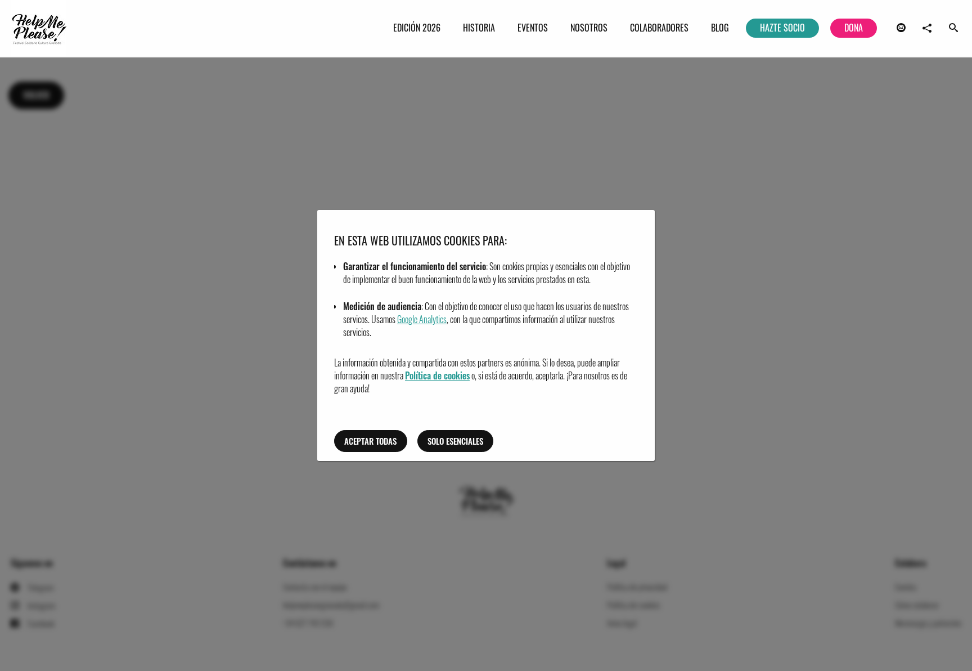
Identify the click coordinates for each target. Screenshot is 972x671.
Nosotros (589, 27)
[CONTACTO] (901, 28)
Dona (853, 27)
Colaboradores (659, 27)
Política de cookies (437, 375)
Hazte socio (782, 27)
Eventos (533, 27)
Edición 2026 (416, 27)
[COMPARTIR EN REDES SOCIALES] (927, 28)
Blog (720, 27)
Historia (479, 27)
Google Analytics (422, 319)
